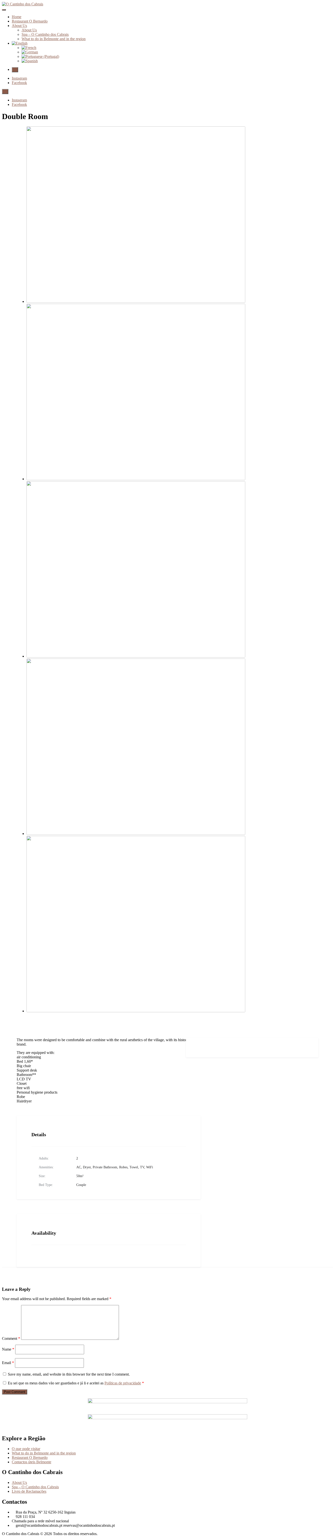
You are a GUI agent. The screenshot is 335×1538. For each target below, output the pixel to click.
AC (78, 1167)
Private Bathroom (105, 1167)
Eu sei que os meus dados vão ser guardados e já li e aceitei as (76, 1383)
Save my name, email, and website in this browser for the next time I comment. (69, 1374)
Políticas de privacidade (122, 1383)
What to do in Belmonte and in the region (54, 39)
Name (8, 1349)
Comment (11, 1338)
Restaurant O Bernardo (30, 21)
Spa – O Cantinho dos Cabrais (45, 34)
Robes (123, 1167)
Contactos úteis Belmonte (31, 1462)
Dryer (87, 1167)
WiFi (149, 1167)
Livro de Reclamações (29, 1491)
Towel (133, 1167)
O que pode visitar (26, 1449)
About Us (19, 26)
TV (142, 1167)
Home (16, 17)
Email (8, 1363)
